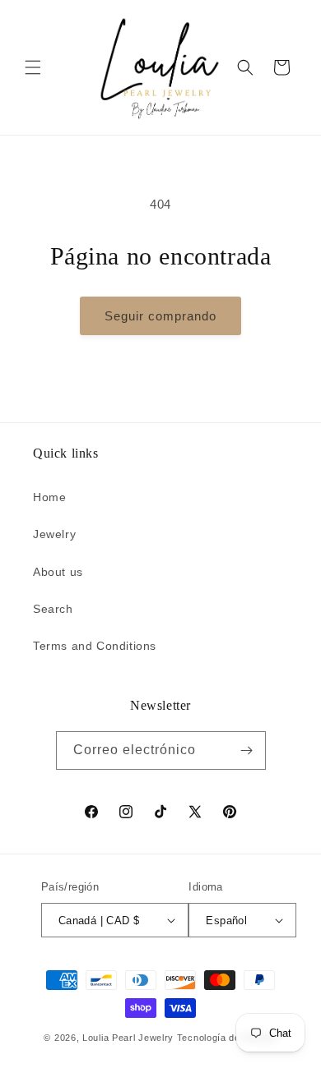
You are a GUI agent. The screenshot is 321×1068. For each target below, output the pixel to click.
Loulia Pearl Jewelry (128, 1038)
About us (58, 571)
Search (53, 608)
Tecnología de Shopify (227, 1038)
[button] (33, 67)
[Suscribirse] (247, 750)
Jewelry (54, 534)
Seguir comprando (160, 316)
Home (49, 497)
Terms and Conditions (94, 645)
